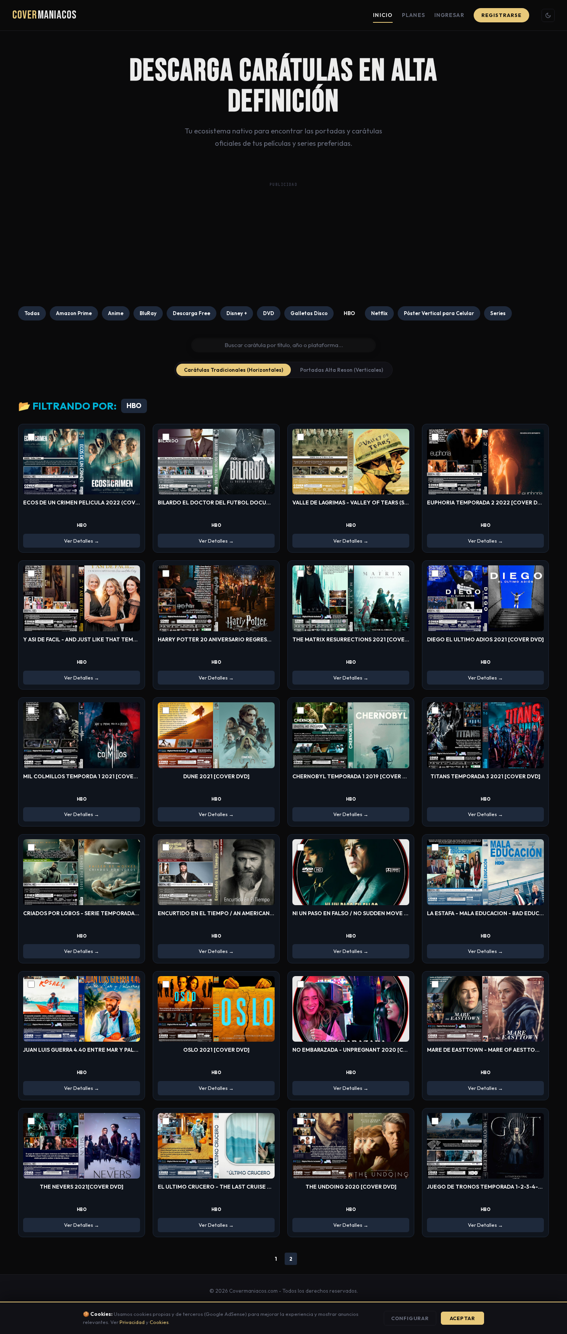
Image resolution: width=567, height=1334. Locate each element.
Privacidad (132, 1322)
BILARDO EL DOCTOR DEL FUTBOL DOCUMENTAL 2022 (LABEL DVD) (248, 502)
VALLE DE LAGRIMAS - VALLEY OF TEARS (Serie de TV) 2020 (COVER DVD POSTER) (400, 502)
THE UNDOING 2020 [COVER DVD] (351, 1186)
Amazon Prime (74, 313)
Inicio (383, 15)
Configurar (410, 1318)
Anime (115, 313)
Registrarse (501, 15)
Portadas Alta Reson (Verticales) (341, 370)
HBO (349, 313)
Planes (413, 15)
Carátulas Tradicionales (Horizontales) (233, 370)
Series (498, 313)
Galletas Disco (308, 313)
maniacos (44, 15)
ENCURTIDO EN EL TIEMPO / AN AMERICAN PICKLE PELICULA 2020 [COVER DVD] (264, 913)
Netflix (379, 313)
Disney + (236, 313)
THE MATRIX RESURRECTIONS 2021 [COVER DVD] (357, 639)
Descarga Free (191, 313)
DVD (268, 313)
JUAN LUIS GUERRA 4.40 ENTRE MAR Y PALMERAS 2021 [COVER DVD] (113, 1049)
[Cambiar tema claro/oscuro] (548, 15)
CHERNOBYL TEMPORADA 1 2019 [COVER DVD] (354, 776)
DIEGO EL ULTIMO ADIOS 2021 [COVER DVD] (485, 639)
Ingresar (449, 15)
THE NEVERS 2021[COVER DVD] (81, 1186)
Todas (32, 313)
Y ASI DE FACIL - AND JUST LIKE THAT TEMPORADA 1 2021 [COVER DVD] (116, 639)
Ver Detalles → (81, 541)
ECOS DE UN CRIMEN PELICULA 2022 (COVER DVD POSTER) (101, 502)
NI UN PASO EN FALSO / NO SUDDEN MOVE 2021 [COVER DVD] (373, 913)
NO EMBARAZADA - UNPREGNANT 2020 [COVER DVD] (362, 1049)
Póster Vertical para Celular (439, 313)
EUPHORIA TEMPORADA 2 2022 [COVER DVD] (487, 502)
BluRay (148, 313)
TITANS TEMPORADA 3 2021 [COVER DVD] (485, 776)
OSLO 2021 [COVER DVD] (216, 1049)
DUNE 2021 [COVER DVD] (216, 776)
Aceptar (462, 1318)
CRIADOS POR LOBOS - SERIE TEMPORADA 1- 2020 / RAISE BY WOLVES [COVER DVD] (134, 913)
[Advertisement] (283, 245)
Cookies (159, 1322)
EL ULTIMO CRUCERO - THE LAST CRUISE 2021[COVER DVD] (237, 1186)
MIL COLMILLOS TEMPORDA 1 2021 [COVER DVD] (87, 776)
